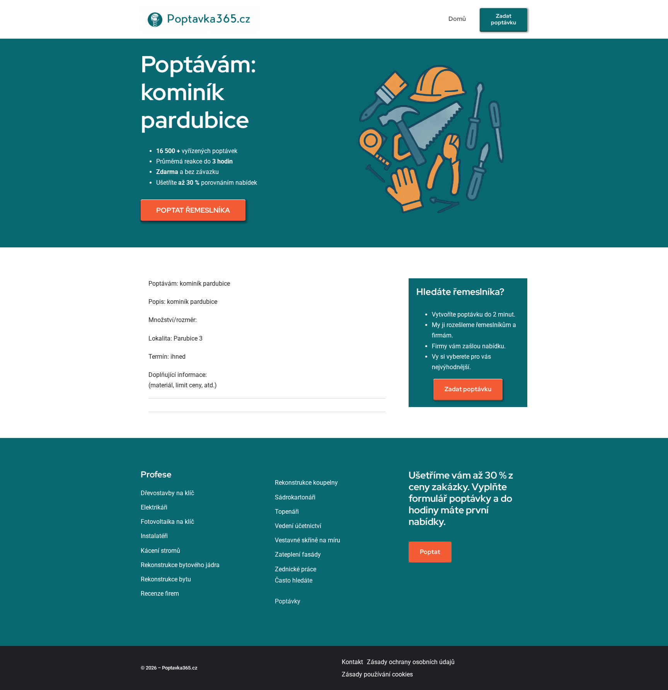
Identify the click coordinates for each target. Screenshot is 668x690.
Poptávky (287, 601)
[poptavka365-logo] (200, 8)
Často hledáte (293, 580)
